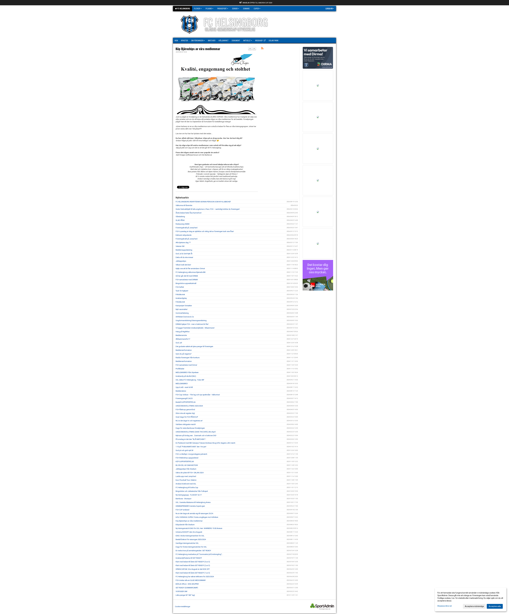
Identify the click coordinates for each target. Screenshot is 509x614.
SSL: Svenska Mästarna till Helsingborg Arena (193, 502)
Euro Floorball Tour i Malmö (186, 480)
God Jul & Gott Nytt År (184, 254)
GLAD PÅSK (180, 220)
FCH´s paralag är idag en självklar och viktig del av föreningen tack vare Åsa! (205, 231)
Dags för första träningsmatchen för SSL (191, 547)
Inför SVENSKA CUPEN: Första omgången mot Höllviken (197, 517)
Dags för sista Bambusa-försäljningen (190, 428)
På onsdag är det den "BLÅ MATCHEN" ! (191, 439)
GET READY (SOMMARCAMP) (187, 588)
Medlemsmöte (181, 335)
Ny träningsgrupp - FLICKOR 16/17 (189, 495)
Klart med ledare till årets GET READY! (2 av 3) (193, 565)
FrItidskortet (180, 294)
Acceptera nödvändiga (474, 606)
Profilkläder (180, 369)
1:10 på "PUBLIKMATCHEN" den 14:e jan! (191, 447)
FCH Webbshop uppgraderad (187, 458)
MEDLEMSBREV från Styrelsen (187, 372)
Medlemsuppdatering (184, 250)
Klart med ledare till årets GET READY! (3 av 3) (193, 562)
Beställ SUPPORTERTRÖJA (186, 402)
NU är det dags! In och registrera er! (189, 421)
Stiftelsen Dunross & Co (185, 317)
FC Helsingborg (183, 9)
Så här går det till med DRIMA (187, 276)
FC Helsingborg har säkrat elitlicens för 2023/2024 (195, 577)
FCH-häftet (180, 287)
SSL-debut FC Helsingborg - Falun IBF (190, 380)
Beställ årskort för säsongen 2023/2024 (191, 539)
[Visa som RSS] (262, 49)
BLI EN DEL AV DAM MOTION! (187, 465)
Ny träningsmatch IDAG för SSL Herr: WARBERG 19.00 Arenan (199, 528)
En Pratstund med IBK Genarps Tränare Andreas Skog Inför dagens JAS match (205, 443)
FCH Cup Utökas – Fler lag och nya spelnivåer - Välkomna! (198, 395)
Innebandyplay (181, 298)
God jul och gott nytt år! (184, 450)
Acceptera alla (495, 606)
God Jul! (179, 343)
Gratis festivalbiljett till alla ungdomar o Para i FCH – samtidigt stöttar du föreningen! (208, 209)
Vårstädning (180, 217)
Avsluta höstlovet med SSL (186, 484)
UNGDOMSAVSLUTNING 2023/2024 (189, 406)
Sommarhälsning (182, 313)
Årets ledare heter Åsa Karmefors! (188, 213)
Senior (235, 9)
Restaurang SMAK (183, 224)
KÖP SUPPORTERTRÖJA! (185, 461)
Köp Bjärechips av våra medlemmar (198, 49)
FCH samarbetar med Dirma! (186, 365)
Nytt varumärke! (181, 309)
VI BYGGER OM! (181, 591)
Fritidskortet (180, 302)
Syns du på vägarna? (184, 354)
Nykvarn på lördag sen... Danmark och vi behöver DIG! (196, 436)
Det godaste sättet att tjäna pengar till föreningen (194, 346)
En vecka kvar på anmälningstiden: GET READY (193, 551)
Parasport (222, 9)
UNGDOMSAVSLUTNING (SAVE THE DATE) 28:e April (196, 432)
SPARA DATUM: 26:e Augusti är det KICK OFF (193, 569)
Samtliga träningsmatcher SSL (187, 543)
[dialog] (470, 599)
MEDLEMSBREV (182, 384)
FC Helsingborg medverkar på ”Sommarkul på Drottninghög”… (199, 554)
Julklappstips (181, 261)
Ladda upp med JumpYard (186, 476)
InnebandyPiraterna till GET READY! (189, 558)
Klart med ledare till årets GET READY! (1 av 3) (193, 573)
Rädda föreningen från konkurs (187, 358)
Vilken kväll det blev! (183, 265)
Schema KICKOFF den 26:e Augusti (189, 532)
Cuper (256, 9)
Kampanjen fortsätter (184, 306)
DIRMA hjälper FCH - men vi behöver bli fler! (192, 324)
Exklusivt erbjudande (183, 235)
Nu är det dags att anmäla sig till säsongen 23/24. (194, 513)
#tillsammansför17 (183, 339)
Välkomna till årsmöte (184, 205)
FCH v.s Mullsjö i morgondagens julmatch (191, 454)
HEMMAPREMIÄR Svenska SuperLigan (190, 506)
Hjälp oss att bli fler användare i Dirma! (190, 268)
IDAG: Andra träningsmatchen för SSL (190, 536)
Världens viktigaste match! (186, 424)
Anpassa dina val (444, 606)
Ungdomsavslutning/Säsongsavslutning (191, 320)
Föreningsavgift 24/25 (184, 398)
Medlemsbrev (181, 391)
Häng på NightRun (183, 332)
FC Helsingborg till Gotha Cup (187, 487)
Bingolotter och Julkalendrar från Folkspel (192, 491)
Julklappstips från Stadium (186, 469)
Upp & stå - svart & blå (184, 387)
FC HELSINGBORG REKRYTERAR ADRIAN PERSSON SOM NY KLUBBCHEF (203, 202)
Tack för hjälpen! (182, 291)
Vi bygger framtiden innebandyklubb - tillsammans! (195, 328)
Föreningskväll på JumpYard (186, 228)
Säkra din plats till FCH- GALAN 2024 (189, 473)
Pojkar (209, 9)
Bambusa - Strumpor (183, 499)
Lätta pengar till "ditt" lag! (185, 595)
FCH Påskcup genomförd (185, 410)
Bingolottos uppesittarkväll (186, 283)
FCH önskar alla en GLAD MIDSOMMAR (191, 580)
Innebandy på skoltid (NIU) (186, 376)
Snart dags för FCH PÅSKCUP (187, 417)
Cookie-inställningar (182, 607)
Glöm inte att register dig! (185, 413)
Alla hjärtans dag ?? (183, 243)
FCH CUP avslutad (182, 510)
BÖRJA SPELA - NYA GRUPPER (187, 584)
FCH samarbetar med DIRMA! (187, 280)
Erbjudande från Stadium (185, 525)
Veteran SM (180, 246)
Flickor (197, 9)
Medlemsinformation (184, 350)
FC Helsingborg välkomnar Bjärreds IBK (191, 272)
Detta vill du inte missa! (184, 257)
